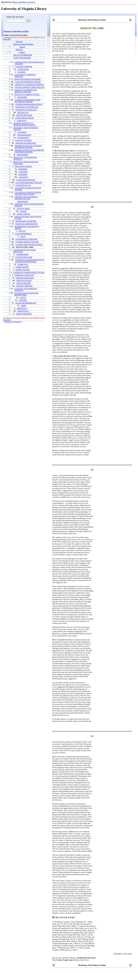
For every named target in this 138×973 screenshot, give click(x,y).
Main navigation (29, 2)
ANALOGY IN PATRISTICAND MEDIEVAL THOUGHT (26, 91)
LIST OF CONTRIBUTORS (22, 55)
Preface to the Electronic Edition (23, 44)
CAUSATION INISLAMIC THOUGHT (28, 183)
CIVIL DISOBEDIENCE (23, 234)
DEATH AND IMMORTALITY (25, 303)
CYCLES (23, 298)
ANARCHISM (22, 97)
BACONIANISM (23, 138)
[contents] (22, 52)
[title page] (19, 41)
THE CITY (22, 231)
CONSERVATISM (22, 254)
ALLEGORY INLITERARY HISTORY (28, 82)
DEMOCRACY (22, 308)
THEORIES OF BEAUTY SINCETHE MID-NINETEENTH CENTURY (29, 151)
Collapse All (9, 322)
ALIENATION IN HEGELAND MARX (27, 79)
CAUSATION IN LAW (23, 185)
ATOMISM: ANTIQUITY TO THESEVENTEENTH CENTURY (24, 124)
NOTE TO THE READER (22, 58)
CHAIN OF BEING (23, 209)
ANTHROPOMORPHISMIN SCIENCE (28, 104)
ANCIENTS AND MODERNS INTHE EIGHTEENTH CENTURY (27, 101)
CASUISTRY (23, 172)
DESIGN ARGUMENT (24, 314)
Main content (18, 2)
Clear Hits (7, 39)
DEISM (23, 306)
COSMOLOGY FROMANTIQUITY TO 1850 (28, 272)
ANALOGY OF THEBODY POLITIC (27, 95)
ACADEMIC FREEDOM (23, 67)
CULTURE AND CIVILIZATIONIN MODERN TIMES (26, 294)
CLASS (22, 236)
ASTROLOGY (22, 121)
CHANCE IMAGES (23, 214)
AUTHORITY (22, 132)
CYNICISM (23, 300)
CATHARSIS (22, 174)
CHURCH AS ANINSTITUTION (26, 224)
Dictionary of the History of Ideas (16, 31)
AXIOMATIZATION (24, 135)
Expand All (17, 322)
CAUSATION (23, 177)
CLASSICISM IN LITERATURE (26, 239)
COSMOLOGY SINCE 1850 (24, 275)
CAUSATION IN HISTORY (25, 180)
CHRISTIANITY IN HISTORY (25, 221)
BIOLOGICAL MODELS (23, 166)
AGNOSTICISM (23, 69)
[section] (22, 47)
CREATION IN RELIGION (25, 278)
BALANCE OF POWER (23, 140)
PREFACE (19, 50)
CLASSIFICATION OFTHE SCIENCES (28, 245)
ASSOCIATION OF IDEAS (24, 118)
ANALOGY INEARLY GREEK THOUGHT (29, 87)
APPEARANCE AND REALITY (26, 110)
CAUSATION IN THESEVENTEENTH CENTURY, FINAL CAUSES (28, 193)
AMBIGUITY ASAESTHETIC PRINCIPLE (29, 85)
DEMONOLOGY (23, 311)
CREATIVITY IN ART (23, 281)
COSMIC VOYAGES (22, 270)
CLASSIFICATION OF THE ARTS (27, 242)
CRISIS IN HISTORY (23, 283)
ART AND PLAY (23, 113)
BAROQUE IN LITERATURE (25, 143)
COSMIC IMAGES (22, 267)
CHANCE (23, 211)
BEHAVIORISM (22, 155)
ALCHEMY (22, 72)
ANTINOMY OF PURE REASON (26, 107)
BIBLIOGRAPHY (22, 201)
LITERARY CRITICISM (24, 286)
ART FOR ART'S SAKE (24, 115)
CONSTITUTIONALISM (23, 257)
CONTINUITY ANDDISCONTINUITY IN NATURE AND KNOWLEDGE (29, 261)
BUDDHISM (22, 169)
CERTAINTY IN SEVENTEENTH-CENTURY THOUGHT (26, 198)
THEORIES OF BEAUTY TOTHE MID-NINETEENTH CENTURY (28, 147)
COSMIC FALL (23, 264)
